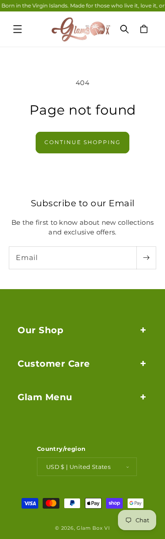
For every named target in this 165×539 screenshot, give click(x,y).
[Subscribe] (146, 257)
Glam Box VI (93, 528)
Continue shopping (82, 142)
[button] (17, 29)
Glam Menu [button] (45, 397)
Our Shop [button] (40, 330)
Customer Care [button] (54, 363)
